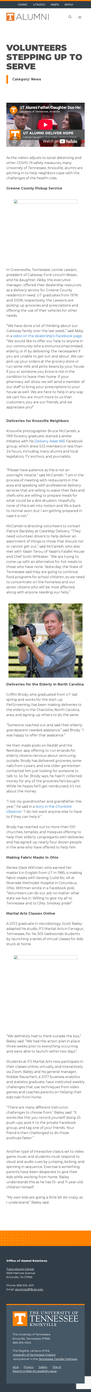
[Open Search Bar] (70, 17)
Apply (69, 4)
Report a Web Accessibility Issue (35, 1371)
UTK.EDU (39, 4)
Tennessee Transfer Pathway (58, 1359)
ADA (16, 1367)
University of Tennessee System (34, 1354)
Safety (43, 1367)
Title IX (56, 1367)
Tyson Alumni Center (20, 1269)
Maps (55, 4)
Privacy (29, 1367)
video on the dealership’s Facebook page (47, 336)
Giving (22, 4)
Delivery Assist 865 (49, 441)
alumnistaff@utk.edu (29, 1289)
